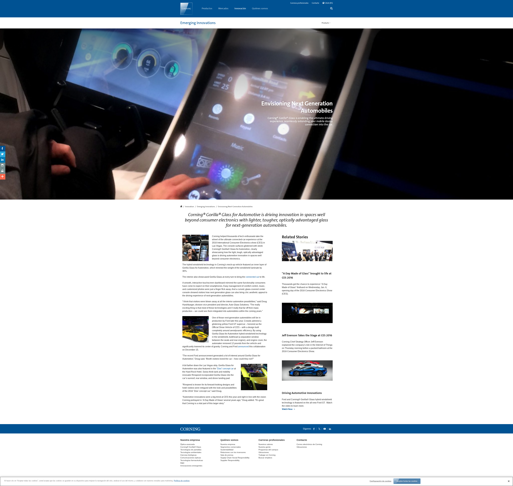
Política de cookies (182, 481)
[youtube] (325, 429)
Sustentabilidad (226, 450)
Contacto (315, 3)
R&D (182, 463)
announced (243, 346)
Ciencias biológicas (188, 455)
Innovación (240, 8)
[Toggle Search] (331, 9)
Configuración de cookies (380, 481)
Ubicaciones (264, 452)
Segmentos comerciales (230, 447)
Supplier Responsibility (230, 460)
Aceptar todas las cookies (407, 481)
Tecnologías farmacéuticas (191, 460)
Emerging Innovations (198, 22)
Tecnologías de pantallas (190, 450)
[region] (256, 481)
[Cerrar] (509, 481)
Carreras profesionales (299, 3)
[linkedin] (330, 429)
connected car (252, 277)
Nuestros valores (266, 444)
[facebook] (314, 429)
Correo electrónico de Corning (309, 444)
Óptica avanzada (187, 444)
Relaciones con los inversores (233, 452)
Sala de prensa (226, 455)
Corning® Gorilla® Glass (190, 447)
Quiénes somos (260, 8)
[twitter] (319, 429)
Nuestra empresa (190, 440)
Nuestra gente (265, 447)
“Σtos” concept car (225, 368)
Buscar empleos (265, 458)
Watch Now (287, 409)
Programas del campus (268, 450)
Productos (207, 8)
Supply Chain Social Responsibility (234, 458)
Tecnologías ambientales (190, 452)
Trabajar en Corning (267, 455)
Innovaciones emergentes (191, 466)
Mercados (223, 8)
